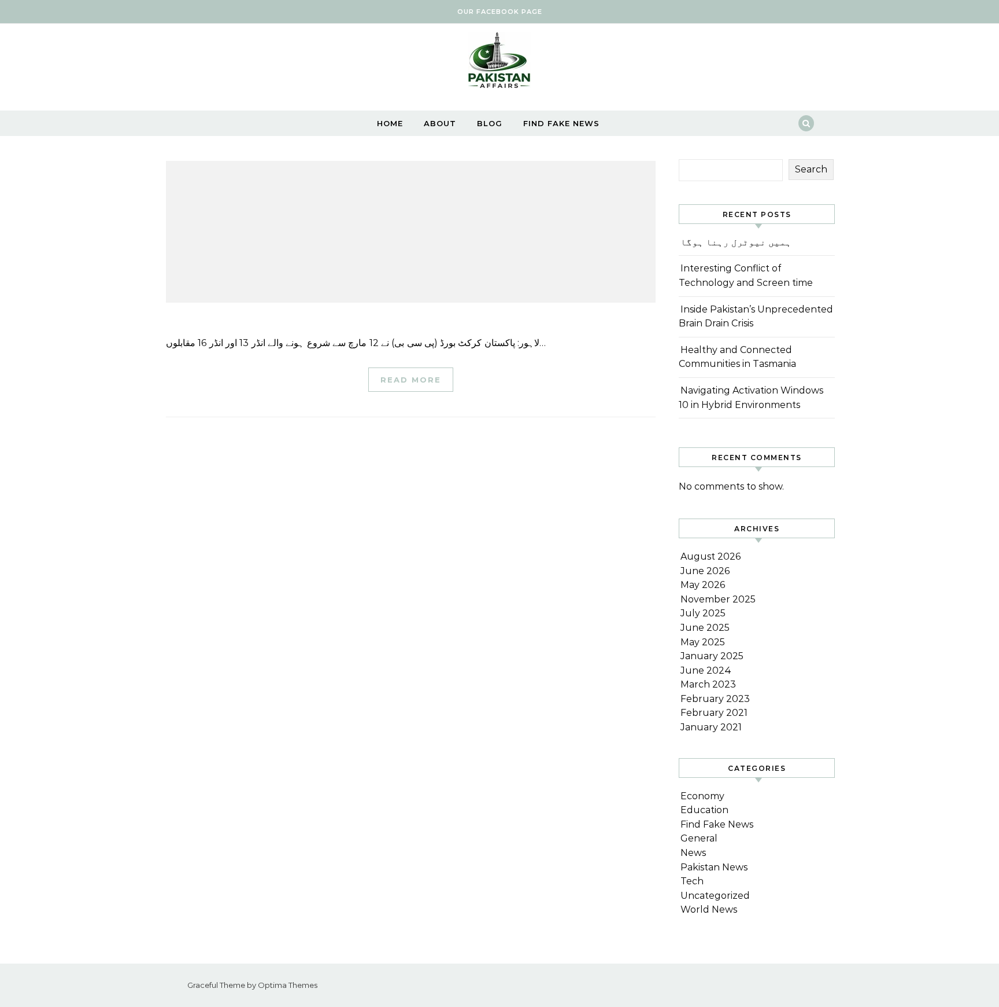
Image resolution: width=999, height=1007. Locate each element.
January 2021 (711, 727)
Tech (692, 881)
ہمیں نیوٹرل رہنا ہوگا (735, 242)
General (698, 838)
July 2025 (703, 613)
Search (811, 169)
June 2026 (705, 570)
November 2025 (718, 599)
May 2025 (702, 642)
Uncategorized (715, 895)
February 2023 (715, 698)
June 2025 (705, 627)
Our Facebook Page (499, 12)
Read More (410, 379)
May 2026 (702, 584)
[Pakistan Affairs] (499, 63)
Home (390, 123)
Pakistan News (714, 867)
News (693, 852)
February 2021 (714, 712)
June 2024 (705, 670)
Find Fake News (561, 123)
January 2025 (711, 655)
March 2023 (708, 684)
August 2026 (710, 556)
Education (704, 809)
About (440, 123)
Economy (702, 796)
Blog (489, 123)
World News (708, 909)
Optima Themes (287, 985)
